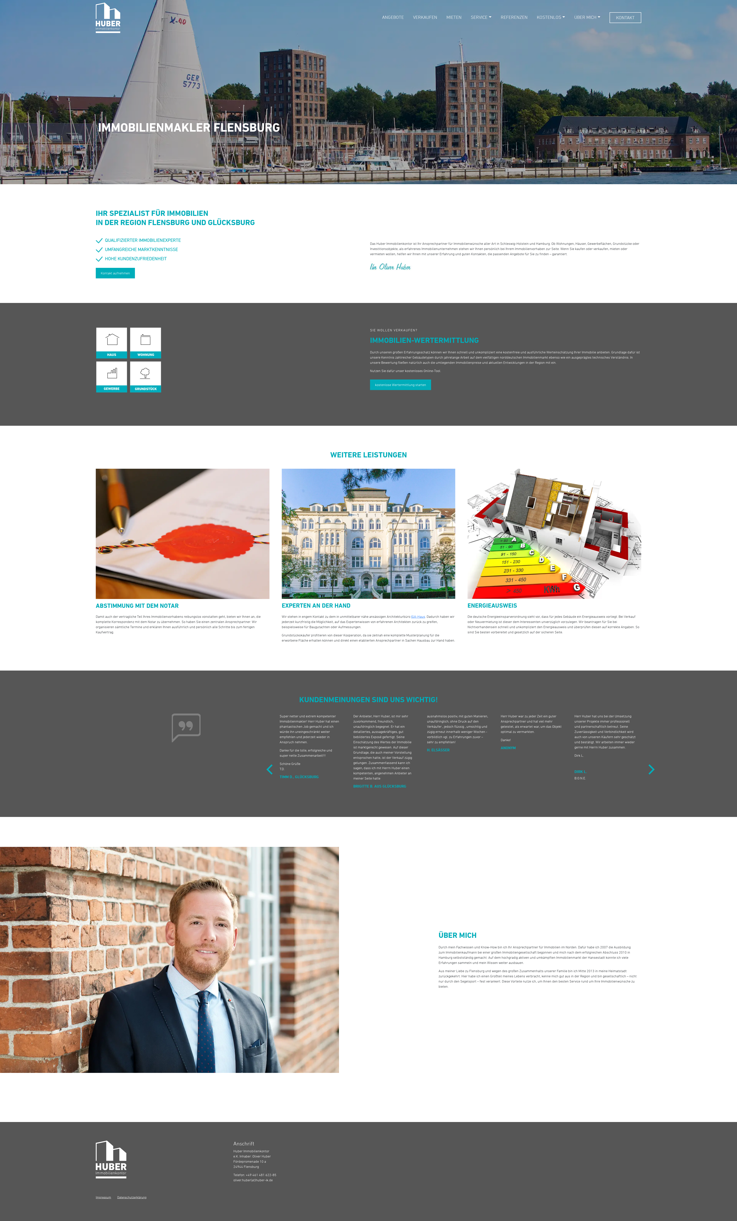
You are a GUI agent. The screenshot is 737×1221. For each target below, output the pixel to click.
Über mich (585, 17)
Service (479, 17)
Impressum (103, 1197)
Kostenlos (549, 17)
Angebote (393, 17)
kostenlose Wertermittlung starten (400, 385)
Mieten (454, 17)
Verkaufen (425, 17)
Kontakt (625, 17)
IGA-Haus (418, 617)
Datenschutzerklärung (131, 1197)
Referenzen (514, 17)
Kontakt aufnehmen (115, 273)
